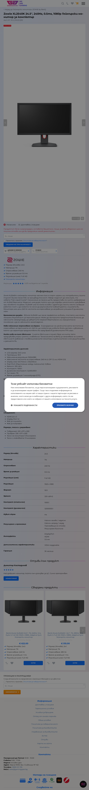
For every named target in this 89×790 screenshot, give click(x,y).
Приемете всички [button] (65, 405)
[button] (24, 405)
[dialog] (44, 395)
